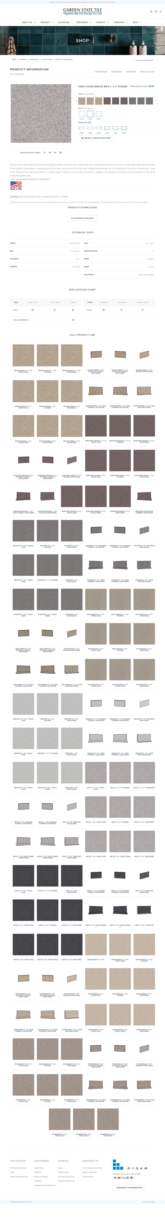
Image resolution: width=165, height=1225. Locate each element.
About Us (27, 22)
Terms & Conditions (149, 1202)
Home (14, 59)
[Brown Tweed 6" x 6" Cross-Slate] (90, 101)
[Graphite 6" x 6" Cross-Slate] (141, 101)
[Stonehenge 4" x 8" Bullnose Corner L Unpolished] (90, 128)
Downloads (116, 72)
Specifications (101, 72)
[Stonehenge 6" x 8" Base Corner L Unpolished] (107, 128)
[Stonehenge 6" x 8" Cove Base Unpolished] (124, 128)
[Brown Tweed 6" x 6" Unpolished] (81, 101)
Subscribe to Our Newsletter (129, 1188)
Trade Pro (119, 22)
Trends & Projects (66, 1181)
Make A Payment (41, 1177)
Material (23, 59)
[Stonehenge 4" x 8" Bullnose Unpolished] (81, 128)
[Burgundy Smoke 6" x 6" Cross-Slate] (115, 101)
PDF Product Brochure (83, 218)
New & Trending (89, 1172)
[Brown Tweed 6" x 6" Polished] (98, 101)
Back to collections (144, 60)
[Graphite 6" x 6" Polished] (149, 101)
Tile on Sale (87, 1177)
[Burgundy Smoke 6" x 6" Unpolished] (107, 101)
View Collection (147, 72)
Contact (100, 22)
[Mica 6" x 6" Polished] (90, 114)
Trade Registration (18, 1177)
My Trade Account (18, 1168)
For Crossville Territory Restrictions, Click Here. (30, 179)
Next (156, 101)
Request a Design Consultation (97, 138)
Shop (12, 1172)
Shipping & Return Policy (45, 1185)
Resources (82, 22)
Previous (76, 101)
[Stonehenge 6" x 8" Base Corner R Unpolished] (115, 128)
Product (45, 22)
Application (131, 72)
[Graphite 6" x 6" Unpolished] (132, 101)
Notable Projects (66, 1177)
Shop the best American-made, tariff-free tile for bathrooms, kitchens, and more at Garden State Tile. (82, 2)
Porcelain (34, 59)
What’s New (63, 1172)
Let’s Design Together (92, 1168)
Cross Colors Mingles (64, 59)
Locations (63, 22)
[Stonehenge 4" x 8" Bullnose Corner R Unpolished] (98, 128)
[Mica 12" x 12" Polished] (81, 114)
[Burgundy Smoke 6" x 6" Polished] (124, 101)
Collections (47, 59)
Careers (37, 1181)
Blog (135, 22)
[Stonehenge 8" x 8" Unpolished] (98, 114)
